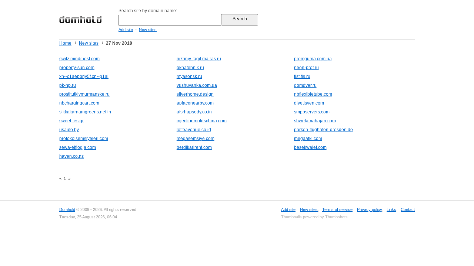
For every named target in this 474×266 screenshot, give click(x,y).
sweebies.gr (71, 120)
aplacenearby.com (195, 103)
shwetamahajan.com (315, 120)
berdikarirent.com (194, 147)
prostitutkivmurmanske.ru (84, 94)
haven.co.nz (71, 156)
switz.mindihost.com (79, 58)
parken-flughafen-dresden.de (323, 129)
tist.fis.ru (302, 76)
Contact (408, 209)
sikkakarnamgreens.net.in (85, 112)
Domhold (67, 209)
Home (65, 43)
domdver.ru (305, 85)
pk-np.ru (67, 85)
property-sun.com (76, 67)
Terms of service (337, 209)
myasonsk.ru (189, 76)
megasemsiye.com (195, 138)
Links (391, 209)
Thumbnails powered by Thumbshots (314, 217)
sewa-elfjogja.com (77, 147)
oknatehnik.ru (190, 67)
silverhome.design (195, 94)
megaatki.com (308, 138)
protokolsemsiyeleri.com (83, 138)
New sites (148, 29)
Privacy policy (369, 209)
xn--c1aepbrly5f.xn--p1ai (84, 76)
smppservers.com (312, 112)
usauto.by (69, 129)
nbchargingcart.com (79, 103)
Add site (125, 29)
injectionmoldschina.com (202, 120)
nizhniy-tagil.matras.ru (199, 58)
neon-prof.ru (306, 67)
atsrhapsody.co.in (194, 112)
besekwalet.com (310, 147)
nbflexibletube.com (313, 94)
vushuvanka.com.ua (197, 85)
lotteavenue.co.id (194, 129)
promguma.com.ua (313, 58)
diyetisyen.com (309, 103)
